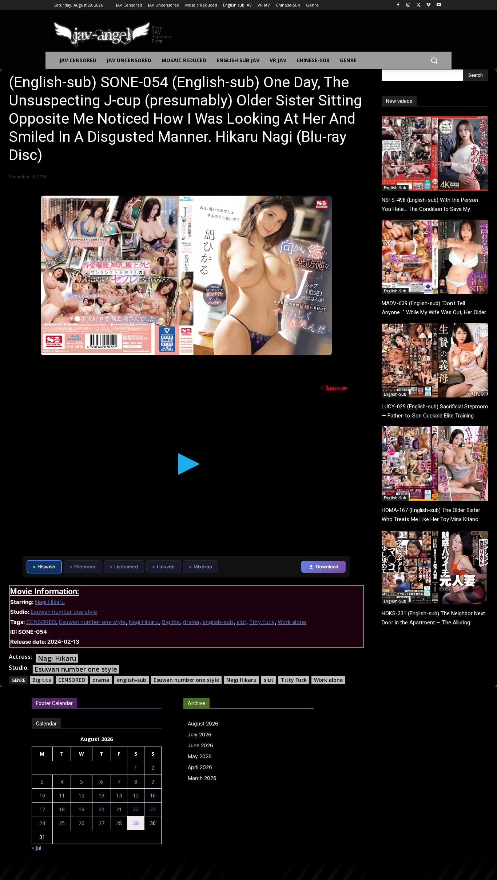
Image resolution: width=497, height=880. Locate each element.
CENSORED (41, 622)
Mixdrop (203, 566)
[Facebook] (398, 5)
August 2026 (203, 723)
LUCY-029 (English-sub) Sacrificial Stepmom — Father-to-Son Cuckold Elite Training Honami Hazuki (435, 415)
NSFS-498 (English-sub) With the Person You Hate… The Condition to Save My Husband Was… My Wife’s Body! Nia (430, 209)
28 (119, 823)
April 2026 (200, 767)
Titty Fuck (261, 622)
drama (191, 622)
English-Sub (395, 187)
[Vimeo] (428, 5)
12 (81, 795)
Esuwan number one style (64, 611)
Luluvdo (166, 566)
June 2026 (200, 745)
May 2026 (200, 756)
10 (42, 795)
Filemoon (84, 566)
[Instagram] (408, 5)
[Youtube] (438, 5)
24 (42, 823)
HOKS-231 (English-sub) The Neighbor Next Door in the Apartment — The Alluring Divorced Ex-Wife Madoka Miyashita (433, 622)
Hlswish (46, 566)
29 (136, 823)
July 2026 (199, 734)
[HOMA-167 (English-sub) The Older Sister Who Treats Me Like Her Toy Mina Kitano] (435, 463)
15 (136, 795)
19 (81, 809)
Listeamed (126, 566)
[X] (418, 5)
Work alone (292, 622)
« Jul (36, 847)
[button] (434, 60)
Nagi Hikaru (50, 602)
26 (81, 823)
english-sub (217, 622)
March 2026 (202, 778)
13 (101, 795)
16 (153, 795)
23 (153, 809)
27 (101, 823)
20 (101, 809)
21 (119, 809)
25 (62, 823)
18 (62, 809)
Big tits (171, 622)
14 (119, 795)
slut (241, 622)
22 (136, 809)
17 (42, 809)
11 (62, 795)
